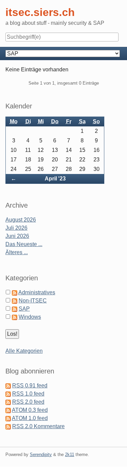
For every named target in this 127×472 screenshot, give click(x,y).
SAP (24, 309)
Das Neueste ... (23, 244)
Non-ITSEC (33, 300)
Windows (30, 317)
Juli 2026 (16, 228)
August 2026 (20, 220)
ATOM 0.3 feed (30, 410)
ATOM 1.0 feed (30, 418)
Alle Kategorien (24, 351)
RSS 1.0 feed (28, 394)
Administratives (36, 292)
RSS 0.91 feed (29, 385)
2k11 (69, 454)
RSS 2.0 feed (28, 402)
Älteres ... (16, 252)
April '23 (55, 178)
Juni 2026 (17, 236)
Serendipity (41, 454)
